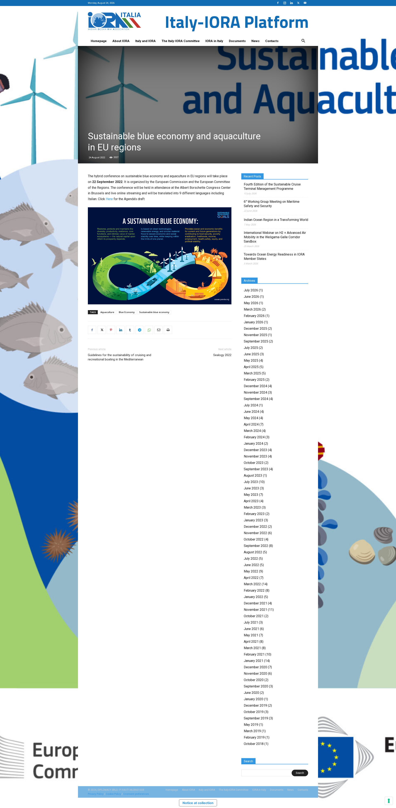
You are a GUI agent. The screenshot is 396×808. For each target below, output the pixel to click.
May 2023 (251, 495)
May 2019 (251, 725)
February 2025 (254, 380)
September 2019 (256, 718)
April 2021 (251, 642)
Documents (237, 41)
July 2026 (251, 290)
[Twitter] (298, 3)
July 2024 (251, 405)
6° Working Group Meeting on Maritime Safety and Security (271, 204)
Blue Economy (127, 312)
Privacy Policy (96, 794)
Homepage (99, 41)
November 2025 (255, 335)
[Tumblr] (130, 330)
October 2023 (254, 463)
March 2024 (252, 431)
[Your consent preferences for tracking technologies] (389, 801)
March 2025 (252, 373)
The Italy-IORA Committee (180, 41)
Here (109, 199)
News (255, 41)
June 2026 (251, 297)
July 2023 (251, 482)
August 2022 (253, 552)
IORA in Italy (214, 41)
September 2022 (256, 546)
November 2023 (255, 456)
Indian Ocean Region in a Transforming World (276, 220)
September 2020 (256, 686)
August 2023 (253, 475)
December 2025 (255, 329)
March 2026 (252, 309)
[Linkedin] (291, 3)
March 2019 (252, 731)
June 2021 (251, 629)
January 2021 (253, 661)
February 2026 (254, 316)
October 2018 (254, 744)
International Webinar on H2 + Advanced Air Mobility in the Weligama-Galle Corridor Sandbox (275, 237)
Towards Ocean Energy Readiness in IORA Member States (274, 256)
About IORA (121, 41)
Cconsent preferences (136, 794)
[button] (303, 41)
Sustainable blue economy (154, 312)
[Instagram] (285, 3)
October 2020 (254, 680)
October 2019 (254, 712)
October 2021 (254, 616)
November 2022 (255, 533)
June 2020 (251, 693)
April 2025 (251, 367)
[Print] (168, 330)
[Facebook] (278, 3)
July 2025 (251, 348)
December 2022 (255, 527)
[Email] (158, 330)
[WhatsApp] (149, 330)
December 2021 (255, 603)
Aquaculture (107, 312)
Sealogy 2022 (222, 355)
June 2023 (251, 488)
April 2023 (251, 501)
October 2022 (254, 539)
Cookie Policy (113, 794)
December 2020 (255, 667)
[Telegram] (139, 330)
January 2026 (253, 322)
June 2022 (251, 565)
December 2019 (255, 705)
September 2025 (256, 341)
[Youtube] (305, 3)
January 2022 (253, 597)
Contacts (271, 41)
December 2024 (255, 386)
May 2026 (251, 303)
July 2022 (251, 559)
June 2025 (251, 354)
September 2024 (256, 399)
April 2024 (251, 424)
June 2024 (251, 412)
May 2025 (251, 360)
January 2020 (253, 699)
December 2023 (255, 450)
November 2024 (255, 392)
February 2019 (254, 737)
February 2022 (254, 590)
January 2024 (253, 444)
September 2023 (256, 469)
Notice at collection (198, 803)
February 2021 (254, 654)
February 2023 (254, 514)
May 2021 (251, 635)
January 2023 (253, 520)
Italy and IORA (145, 41)
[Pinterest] (111, 330)
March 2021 (252, 648)
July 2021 (251, 622)
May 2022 (251, 571)
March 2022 (252, 584)
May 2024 (251, 418)
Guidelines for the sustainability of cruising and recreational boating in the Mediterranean (119, 357)
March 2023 (252, 507)
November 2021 (255, 610)
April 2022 (251, 578)
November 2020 (255, 673)
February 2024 (254, 437)
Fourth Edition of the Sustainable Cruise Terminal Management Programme (272, 186)
